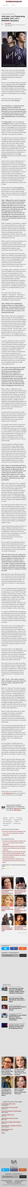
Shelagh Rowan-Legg (7, 1129)
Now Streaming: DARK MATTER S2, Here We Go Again (17, 1000)
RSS (23, 1169)
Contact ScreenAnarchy (20, 1180)
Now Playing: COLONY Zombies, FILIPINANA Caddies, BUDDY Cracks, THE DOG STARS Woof (17, 991)
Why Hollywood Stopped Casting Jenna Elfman (7, 909)
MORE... (3, 1133)
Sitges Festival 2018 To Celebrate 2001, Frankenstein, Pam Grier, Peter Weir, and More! (14, 860)
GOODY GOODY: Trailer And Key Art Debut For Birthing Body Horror (16, 1026)
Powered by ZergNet (22, 932)
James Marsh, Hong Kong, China (9, 1118)
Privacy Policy (8, 1181)
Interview (19, 818)
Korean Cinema (18, 819)
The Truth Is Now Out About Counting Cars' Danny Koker (20, 892)
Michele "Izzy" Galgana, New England (11, 1122)
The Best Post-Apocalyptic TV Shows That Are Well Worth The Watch (6, 1092)
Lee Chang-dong (8, 821)
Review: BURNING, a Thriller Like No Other (14, 851)
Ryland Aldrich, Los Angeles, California (11, 1125)
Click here (16, 808)
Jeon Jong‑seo (7, 819)
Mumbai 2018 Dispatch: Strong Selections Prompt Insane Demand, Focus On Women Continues (14, 848)
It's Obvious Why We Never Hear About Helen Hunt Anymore (20, 1072)
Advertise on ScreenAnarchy (14, 1183)
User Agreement (18, 1181)
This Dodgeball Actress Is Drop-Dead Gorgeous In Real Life (7, 892)
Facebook (14, 1169)
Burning (5, 818)
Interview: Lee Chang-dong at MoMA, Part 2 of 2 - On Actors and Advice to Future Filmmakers (14, 833)
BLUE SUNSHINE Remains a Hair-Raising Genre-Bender (17, 1008)
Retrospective (7, 823)
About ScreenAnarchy (7, 1180)
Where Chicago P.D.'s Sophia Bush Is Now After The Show (20, 1091)
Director (12, 818)
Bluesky (6, 1169)
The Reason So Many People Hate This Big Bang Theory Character (7, 1072)
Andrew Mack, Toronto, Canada (9, 1107)
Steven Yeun (17, 823)
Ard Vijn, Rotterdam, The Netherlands (11, 1111)
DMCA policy (17, 810)
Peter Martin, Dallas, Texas (8, 1103)
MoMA (16, 821)
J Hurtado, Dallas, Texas (7, 1114)
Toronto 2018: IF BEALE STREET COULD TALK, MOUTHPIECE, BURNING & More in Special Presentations (14, 855)
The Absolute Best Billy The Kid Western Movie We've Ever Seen (20, 928)
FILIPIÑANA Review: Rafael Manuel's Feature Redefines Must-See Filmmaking (17, 1017)
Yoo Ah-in (5, 825)
